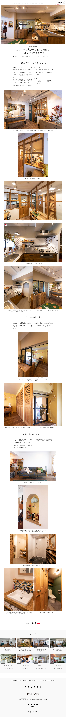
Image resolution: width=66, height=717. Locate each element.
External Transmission (37, 699)
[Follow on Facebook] (37, 687)
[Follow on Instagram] (25, 687)
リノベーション (49, 56)
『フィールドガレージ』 (46, 77)
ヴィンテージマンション (22, 56)
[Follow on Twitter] (28, 687)
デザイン (44, 56)
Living (14, 3)
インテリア (15, 56)
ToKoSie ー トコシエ (59, 3)
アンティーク (47, 680)
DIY (22, 3)
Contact (45, 699)
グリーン (40, 680)
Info (20, 699)
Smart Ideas (31, 3)
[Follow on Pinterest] (34, 687)
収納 (37, 680)
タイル (41, 56)
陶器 (53, 680)
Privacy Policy (28, 699)
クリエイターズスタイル (35, 56)
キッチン (28, 56)
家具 (35, 680)
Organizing (40, 3)
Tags (23, 699)
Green (36, 3)
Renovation (18, 3)
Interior (26, 3)
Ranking (33, 634)
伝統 (43, 680)
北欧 (51, 680)
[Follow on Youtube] (31, 687)
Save (39, 623)
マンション (21, 680)
